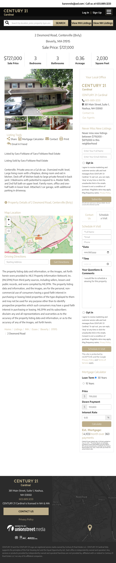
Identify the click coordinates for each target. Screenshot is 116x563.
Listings (18, 329)
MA (27, 329)
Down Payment (91, 401)
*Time (85, 258)
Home (8, 329)
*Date (85, 246)
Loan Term (88, 377)
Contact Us (88, 112)
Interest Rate (89, 412)
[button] (60, 23)
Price (85, 391)
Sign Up (97, 12)
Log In (85, 12)
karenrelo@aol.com (73, 3)
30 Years (102, 377)
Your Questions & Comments (92, 271)
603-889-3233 (92, 100)
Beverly (44, 329)
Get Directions (61, 262)
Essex (35, 329)
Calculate (97, 424)
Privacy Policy (105, 193)
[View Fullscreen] (8, 231)
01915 (54, 329)
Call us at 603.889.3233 (98, 3)
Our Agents (88, 117)
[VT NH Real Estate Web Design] (26, 527)
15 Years (89, 383)
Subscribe (97, 199)
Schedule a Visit (104, 216)
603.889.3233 (26, 499)
